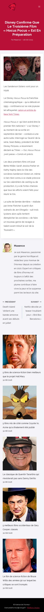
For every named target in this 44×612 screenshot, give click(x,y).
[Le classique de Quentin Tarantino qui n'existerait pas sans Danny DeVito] (22, 453)
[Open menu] (39, 6)
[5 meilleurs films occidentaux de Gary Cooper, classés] (22, 504)
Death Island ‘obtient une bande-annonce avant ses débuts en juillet (11, 312)
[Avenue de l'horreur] (13, 6)
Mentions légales (33, 608)
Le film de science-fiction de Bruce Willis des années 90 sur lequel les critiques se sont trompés (19, 580)
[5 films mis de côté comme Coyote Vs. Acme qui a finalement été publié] (22, 402)
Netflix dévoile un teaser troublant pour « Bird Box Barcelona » (32, 310)
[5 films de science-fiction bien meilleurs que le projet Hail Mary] (22, 351)
